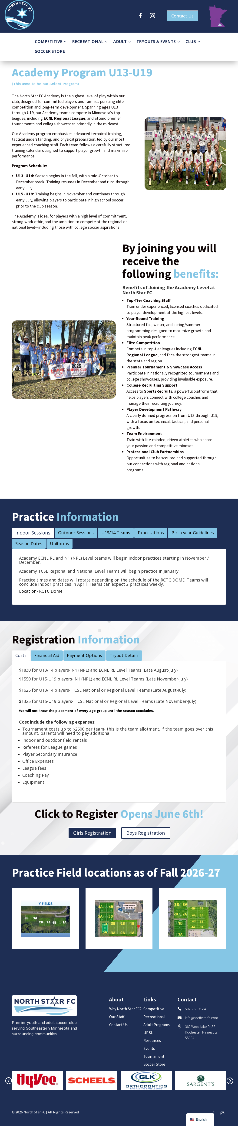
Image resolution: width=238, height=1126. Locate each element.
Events (149, 1048)
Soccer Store (50, 52)
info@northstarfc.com (201, 1017)
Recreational (87, 42)
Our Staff (116, 1016)
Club (190, 42)
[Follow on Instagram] (152, 15)
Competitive (48, 42)
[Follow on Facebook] (140, 15)
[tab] (33, 533)
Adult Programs (156, 1024)
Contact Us (182, 16)
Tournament (153, 1056)
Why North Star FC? (125, 1008)
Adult (120, 42)
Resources (152, 1040)
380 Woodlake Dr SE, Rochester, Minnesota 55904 (201, 1032)
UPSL (148, 1032)
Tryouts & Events (156, 42)
